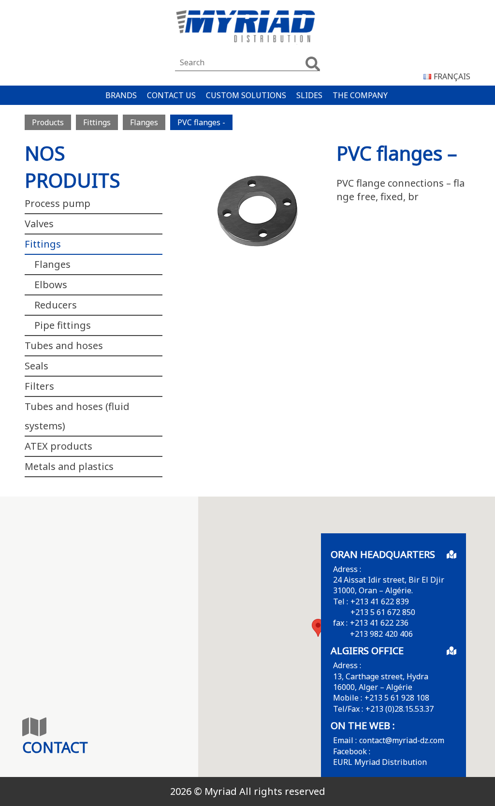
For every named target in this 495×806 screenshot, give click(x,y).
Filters (39, 386)
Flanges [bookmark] (144, 122)
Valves (39, 223)
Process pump (57, 203)
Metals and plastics (69, 466)
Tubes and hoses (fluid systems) (77, 416)
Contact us (171, 95)
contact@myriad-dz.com (401, 740)
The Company (360, 95)
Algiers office (367, 650)
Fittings (43, 243)
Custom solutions (246, 95)
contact (55, 747)
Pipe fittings (62, 325)
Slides (309, 95)
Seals (36, 365)
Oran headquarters (383, 554)
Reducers (55, 304)
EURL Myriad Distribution (380, 762)
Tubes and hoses (64, 345)
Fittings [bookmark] (97, 122)
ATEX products (58, 446)
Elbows (50, 284)
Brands (121, 95)
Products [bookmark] (48, 122)
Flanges (52, 264)
